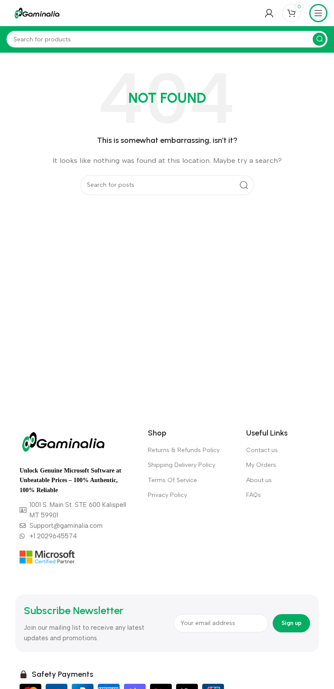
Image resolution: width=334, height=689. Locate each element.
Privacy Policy (167, 495)
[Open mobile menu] (318, 13)
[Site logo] (37, 13)
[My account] (269, 13)
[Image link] (63, 441)
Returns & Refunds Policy (184, 450)
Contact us (262, 450)
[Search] (319, 39)
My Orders (261, 465)
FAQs (253, 495)
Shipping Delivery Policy (181, 465)
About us (259, 480)
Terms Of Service (172, 480)
